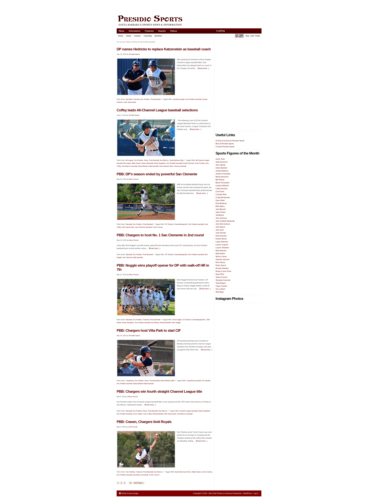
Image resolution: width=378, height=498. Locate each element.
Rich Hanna (220, 262)
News (120, 31)
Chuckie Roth (221, 194)
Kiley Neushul (221, 236)
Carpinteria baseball (193, 380)
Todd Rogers (221, 283)
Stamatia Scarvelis (223, 280)
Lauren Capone (222, 245)
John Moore (220, 227)
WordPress (247, 493)
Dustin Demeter (188, 163)
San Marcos (164, 160)
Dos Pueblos (145, 99)
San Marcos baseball (129, 166)
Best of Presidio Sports (225, 144)
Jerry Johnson (221, 218)
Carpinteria (130, 380)
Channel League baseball (188, 411)
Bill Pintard (220, 180)
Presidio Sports (189, 21)
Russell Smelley (222, 268)
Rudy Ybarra (221, 265)
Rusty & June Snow (223, 271)
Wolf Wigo (220, 292)
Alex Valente (221, 165)
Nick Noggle (176, 322)
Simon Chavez (221, 277)
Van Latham (220, 289)
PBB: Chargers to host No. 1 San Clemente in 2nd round (160, 235)
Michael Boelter (165, 322)
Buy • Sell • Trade (253, 36)
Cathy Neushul (222, 189)
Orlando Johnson (222, 259)
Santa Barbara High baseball (148, 166)
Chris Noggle (176, 319)
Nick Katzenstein (130, 102)
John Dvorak (132, 427)
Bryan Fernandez (222, 183)
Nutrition (158, 36)
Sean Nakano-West (166, 166)
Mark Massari (221, 251)
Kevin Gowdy (199, 163)
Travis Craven (157, 227)
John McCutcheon (223, 224)
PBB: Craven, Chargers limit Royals (144, 422)
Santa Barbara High (177, 160)
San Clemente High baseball (133, 257)
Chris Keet (220, 192)
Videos (173, 31)
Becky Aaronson (222, 177)
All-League (129, 160)
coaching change (178, 99)
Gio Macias (155, 322)
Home (120, 36)
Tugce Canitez (221, 286)
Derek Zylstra (207, 472)
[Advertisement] (170, 7)
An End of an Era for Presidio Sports (230, 141)
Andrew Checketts (223, 174)
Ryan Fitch (220, 274)
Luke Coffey (147, 414)
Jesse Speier (137, 414)
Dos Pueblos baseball (193, 99)
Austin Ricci (187, 472)
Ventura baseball (180, 166)
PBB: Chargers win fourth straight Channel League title (159, 391)
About (128, 36)
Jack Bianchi (221, 209)
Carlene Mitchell (222, 186)
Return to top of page (130, 493)
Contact (137, 36)
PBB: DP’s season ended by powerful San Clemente (157, 174)
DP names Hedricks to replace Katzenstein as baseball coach (164, 49)
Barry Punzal (133, 179)
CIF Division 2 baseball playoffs (176, 224)
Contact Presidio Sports (225, 147)
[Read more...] (203, 68)
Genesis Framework (233, 493)
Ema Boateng (221, 203)
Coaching (148, 36)
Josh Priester (221, 233)
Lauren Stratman (222, 248)
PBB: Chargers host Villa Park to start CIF (149, 330)
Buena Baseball (147, 163)
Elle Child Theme (216, 493)
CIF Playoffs (206, 380)
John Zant (220, 230)
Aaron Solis (220, 159)
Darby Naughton (160, 163)
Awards (161, 31)
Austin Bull (178, 472)
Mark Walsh (220, 254)
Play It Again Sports (239, 36)
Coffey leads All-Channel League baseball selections (157, 110)
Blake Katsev (136, 163)
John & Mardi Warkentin (225, 221)
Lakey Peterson (222, 242)
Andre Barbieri (221, 168)
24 (130, 483)
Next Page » (139, 483)
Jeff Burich (220, 215)
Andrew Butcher (222, 171)
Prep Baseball (155, 99)
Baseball (129, 99)
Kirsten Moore (221, 239)
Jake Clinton (221, 212)
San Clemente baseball (143, 227)
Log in (255, 493)
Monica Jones (221, 256)
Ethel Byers (220, 206)
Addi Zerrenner (222, 162)
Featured (146, 319)
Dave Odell (220, 200)
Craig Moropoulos (223, 197)
